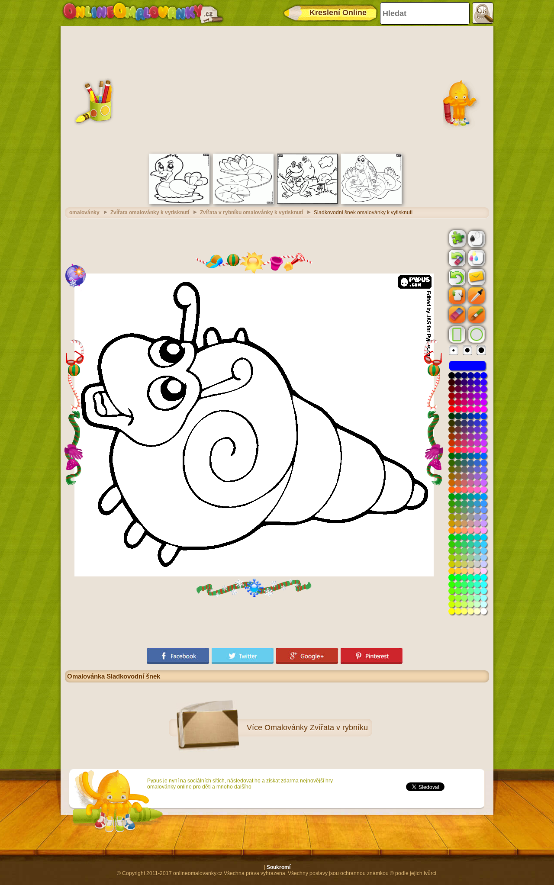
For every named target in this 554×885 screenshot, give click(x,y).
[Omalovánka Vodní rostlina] (243, 202)
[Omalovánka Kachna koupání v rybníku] (179, 202)
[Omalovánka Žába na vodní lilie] (371, 202)
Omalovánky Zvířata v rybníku (316, 727)
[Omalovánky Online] (143, 13)
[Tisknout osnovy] (475, 238)
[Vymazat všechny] (456, 258)
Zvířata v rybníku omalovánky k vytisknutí (251, 212)
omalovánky (84, 212)
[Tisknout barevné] (475, 257)
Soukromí (278, 867)
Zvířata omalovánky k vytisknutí (149, 212)
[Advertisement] (277, 88)
